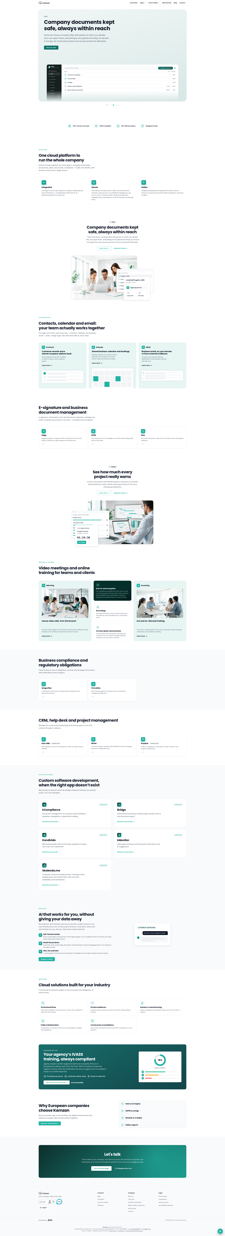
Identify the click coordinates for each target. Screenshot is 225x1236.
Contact (182, 3)
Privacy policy (163, 1196)
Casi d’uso (131, 1199)
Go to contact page (101, 1168)
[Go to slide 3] (116, 105)
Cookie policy (163, 1199)
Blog (175, 3)
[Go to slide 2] (113, 105)
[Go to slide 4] (118, 105)
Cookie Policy (121, 1231)
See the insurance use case (56, 1082)
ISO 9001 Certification (134, 1202)
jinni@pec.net (147, 1229)
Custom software (103, 1202)
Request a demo (52, 57)
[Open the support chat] (220, 1231)
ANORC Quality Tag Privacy (136, 1205)
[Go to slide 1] (111, 105)
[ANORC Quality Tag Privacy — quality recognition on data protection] (59, 1201)
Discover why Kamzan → (50, 1123)
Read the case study (51, 822)
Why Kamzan (166, 3)
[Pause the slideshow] (107, 105)
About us (131, 1196)
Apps (142, 3)
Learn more (104, 248)
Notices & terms (164, 1202)
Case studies (153, 3)
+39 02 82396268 (135, 1229)
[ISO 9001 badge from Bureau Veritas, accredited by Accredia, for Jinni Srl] (47, 1201)
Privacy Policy (113, 1231)
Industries (100, 1205)
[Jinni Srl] (50, 1220)
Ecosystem (134, 3)
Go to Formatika (77, 1082)
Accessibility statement (166, 1205)
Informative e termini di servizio (134, 1231)
